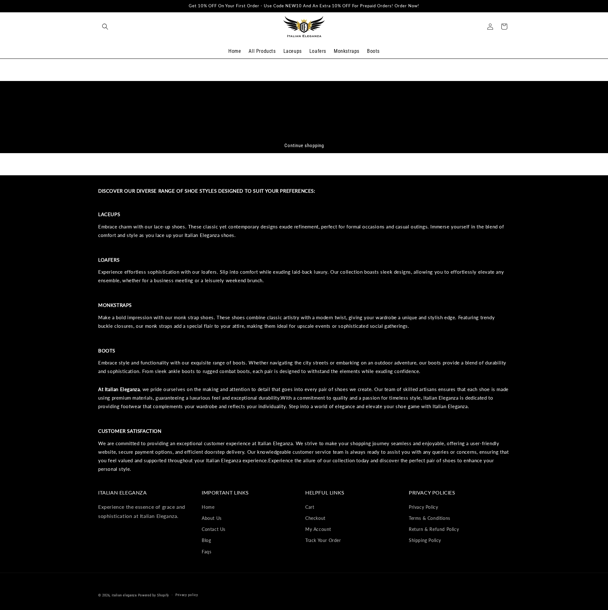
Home (208, 506)
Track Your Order (323, 540)
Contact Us (213, 529)
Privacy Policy (423, 506)
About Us (212, 518)
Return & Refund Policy (434, 529)
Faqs (206, 551)
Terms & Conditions (429, 518)
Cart (309, 506)
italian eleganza (124, 595)
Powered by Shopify (153, 595)
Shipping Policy (425, 540)
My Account (318, 529)
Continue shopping (304, 145)
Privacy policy (186, 595)
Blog (206, 540)
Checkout (315, 518)
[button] (105, 27)
